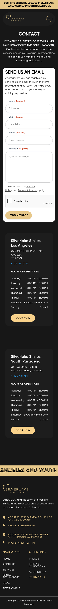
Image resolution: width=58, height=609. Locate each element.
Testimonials (11, 588)
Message (18, 149)
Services (8, 570)
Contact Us (37, 577)
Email (16, 117)
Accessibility (38, 572)
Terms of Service (27, 190)
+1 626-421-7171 (19, 376)
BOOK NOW (23, 318)
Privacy (34, 559)
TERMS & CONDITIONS (37, 565)
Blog (6, 583)
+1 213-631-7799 (19, 263)
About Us (9, 564)
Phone (17, 133)
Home (6, 559)
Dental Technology (11, 576)
